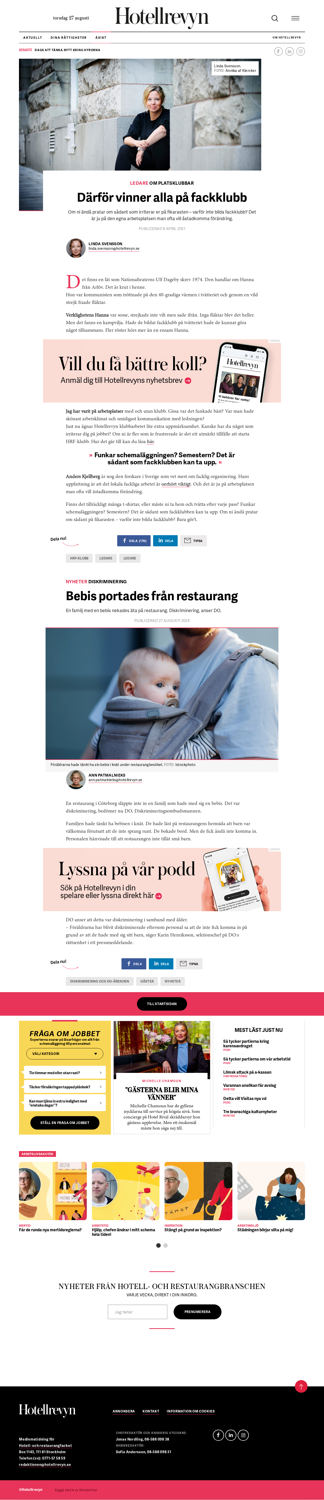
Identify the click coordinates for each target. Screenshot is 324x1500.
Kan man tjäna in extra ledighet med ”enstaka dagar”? (58, 1103)
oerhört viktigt (176, 484)
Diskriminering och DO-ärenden (99, 981)
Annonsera (124, 1411)
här (150, 441)
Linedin (230, 1435)
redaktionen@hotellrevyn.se (45, 1464)
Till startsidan (162, 1004)
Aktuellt (32, 37)
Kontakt (151, 1411)
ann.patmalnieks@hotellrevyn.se (115, 780)
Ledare (130, 558)
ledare (105, 558)
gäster (147, 981)
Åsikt (101, 37)
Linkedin (289, 51)
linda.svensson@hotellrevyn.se (114, 248)
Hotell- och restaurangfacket (45, 1445)
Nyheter (172, 981)
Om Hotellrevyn (287, 37)
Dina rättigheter (69, 37)
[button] (158, 1245)
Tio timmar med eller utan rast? (54, 1072)
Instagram (300, 51)
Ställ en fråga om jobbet (65, 1122)
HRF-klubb (79, 558)
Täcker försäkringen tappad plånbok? (59, 1087)
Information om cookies (191, 1411)
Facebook (278, 51)
